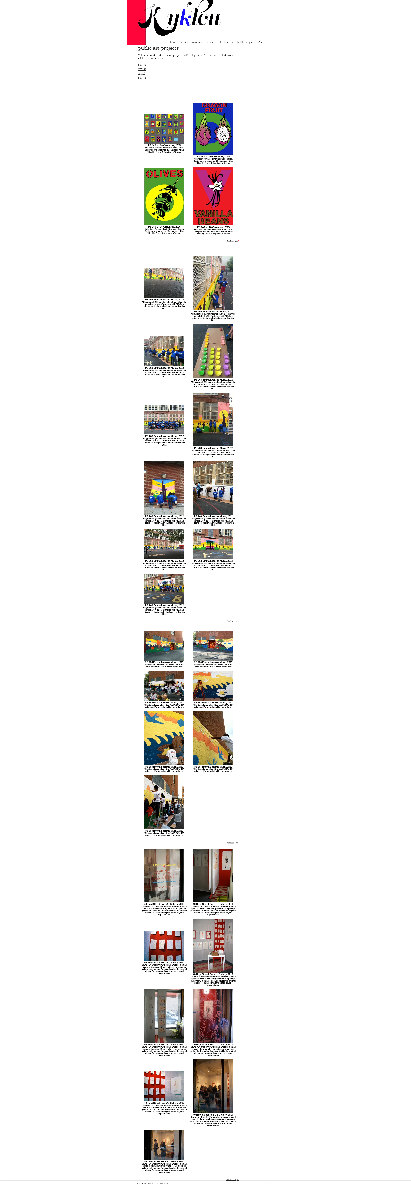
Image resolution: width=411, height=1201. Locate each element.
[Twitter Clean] (269, 1184)
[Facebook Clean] (265, 1184)
